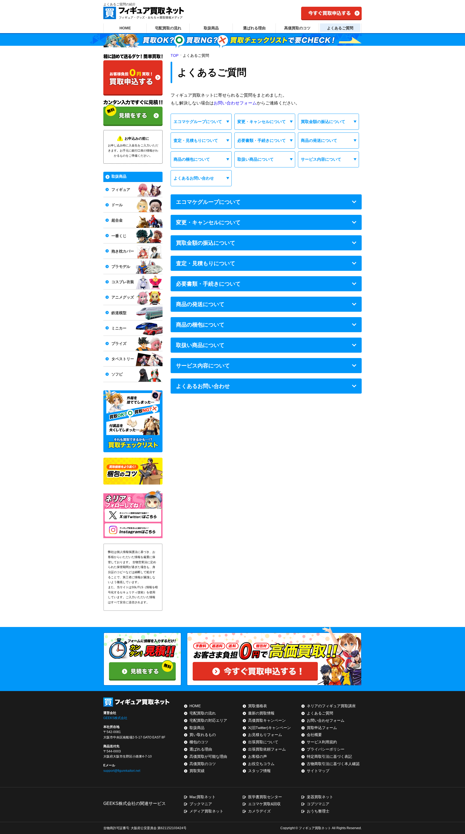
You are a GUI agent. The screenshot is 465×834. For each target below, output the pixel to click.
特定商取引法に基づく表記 (329, 756)
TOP (174, 55)
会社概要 (314, 735)
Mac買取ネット (202, 797)
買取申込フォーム (322, 728)
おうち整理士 (318, 811)
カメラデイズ (259, 811)
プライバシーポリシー (325, 749)
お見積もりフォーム (265, 735)
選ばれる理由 (254, 28)
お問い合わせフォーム (235, 103)
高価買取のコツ (297, 28)
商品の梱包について (192, 159)
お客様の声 (257, 756)
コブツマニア (318, 804)
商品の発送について (319, 140)
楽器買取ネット (320, 797)
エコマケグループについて (198, 121)
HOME (125, 28)
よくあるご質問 (340, 28)
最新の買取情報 (261, 713)
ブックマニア (200, 804)
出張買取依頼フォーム (267, 749)
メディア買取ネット (206, 811)
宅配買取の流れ (168, 28)
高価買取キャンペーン (267, 720)
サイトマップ (318, 771)
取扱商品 (211, 28)
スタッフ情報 (259, 771)
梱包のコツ (198, 742)
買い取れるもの (202, 735)
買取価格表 (257, 706)
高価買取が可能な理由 (208, 756)
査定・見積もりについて (196, 140)
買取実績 (197, 771)
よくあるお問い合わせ (194, 178)
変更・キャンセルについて (261, 121)
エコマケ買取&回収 (264, 804)
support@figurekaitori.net (121, 771)
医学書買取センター (265, 797)
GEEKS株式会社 (115, 718)
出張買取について (263, 742)
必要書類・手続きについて (261, 140)
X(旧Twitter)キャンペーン (269, 728)
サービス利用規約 (322, 742)
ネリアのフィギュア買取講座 (331, 706)
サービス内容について (321, 159)
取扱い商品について (255, 159)
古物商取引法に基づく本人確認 (333, 764)
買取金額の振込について (323, 121)
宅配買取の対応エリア (208, 720)
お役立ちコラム (261, 764)
